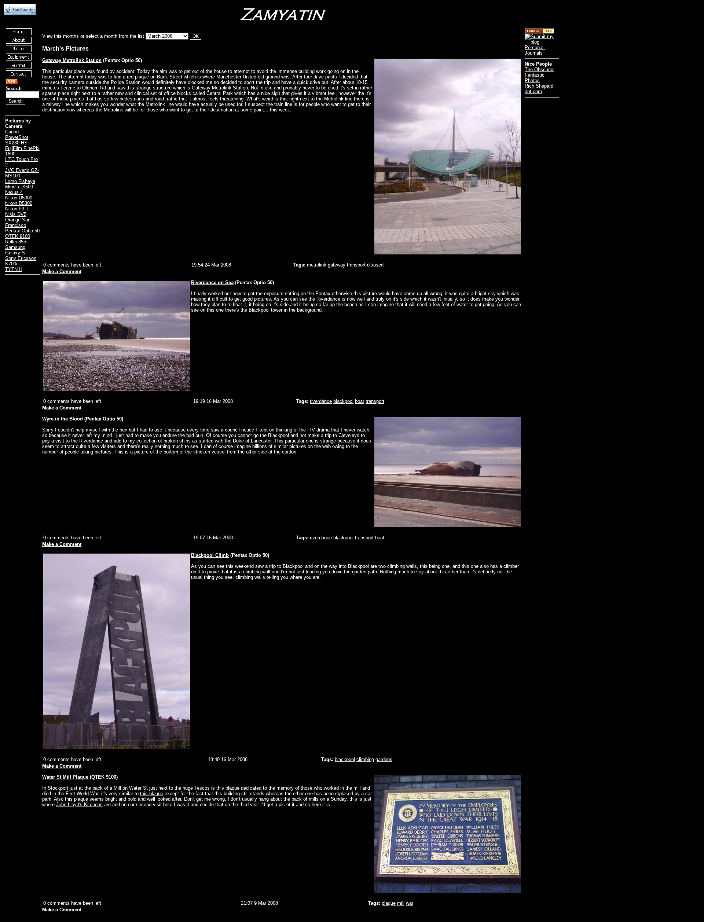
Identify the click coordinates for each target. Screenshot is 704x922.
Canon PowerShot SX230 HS (16, 137)
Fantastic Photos (534, 77)
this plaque (151, 793)
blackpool (343, 401)
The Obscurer (539, 69)
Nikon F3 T (17, 209)
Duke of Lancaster (252, 441)
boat (359, 401)
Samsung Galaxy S (15, 250)
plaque (389, 903)
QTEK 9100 (17, 236)
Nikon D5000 (18, 198)
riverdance (321, 401)
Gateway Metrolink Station (72, 60)
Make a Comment (61, 271)
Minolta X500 (19, 187)
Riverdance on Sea (212, 282)
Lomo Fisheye (20, 181)
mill (400, 903)
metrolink (316, 265)
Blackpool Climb (210, 555)
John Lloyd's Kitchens (79, 804)
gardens (383, 759)
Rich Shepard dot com (539, 88)
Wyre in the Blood (62, 419)
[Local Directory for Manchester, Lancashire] (539, 32)
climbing (365, 759)
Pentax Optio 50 (22, 231)
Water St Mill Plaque (65, 777)
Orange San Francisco (17, 222)
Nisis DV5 (15, 214)
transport (356, 265)
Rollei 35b (15, 242)
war (409, 903)
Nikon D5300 (18, 203)
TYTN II (13, 269)
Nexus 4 (14, 192)
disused (375, 265)
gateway (336, 265)
